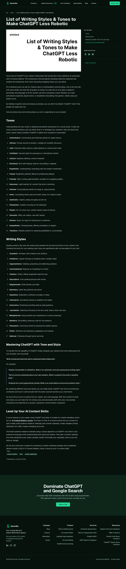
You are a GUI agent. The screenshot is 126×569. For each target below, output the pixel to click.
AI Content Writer (67, 533)
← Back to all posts (90, 63)
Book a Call (63, 504)
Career (47, 540)
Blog (86, 3)
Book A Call (114, 3)
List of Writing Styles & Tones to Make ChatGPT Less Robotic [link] (35, 13)
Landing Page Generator (64, 536)
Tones (87, 34)
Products (33, 3)
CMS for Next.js (114, 533)
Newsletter (46, 536)
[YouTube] (11, 545)
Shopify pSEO (91, 536)
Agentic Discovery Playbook (110, 529)
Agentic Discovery (49, 3)
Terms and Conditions (102, 559)
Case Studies (77, 3)
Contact (93, 3)
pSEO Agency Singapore (88, 540)
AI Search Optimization (88, 529)
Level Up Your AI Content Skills (95, 42)
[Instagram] (15, 545)
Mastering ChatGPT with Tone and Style (97, 39)
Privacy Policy (115, 559)
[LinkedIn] (7, 545)
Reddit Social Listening (65, 544)
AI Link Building (68, 540)
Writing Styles (89, 37)
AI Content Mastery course (22, 420)
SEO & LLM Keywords (65, 529)
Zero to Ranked (65, 3)
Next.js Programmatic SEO (87, 533)
